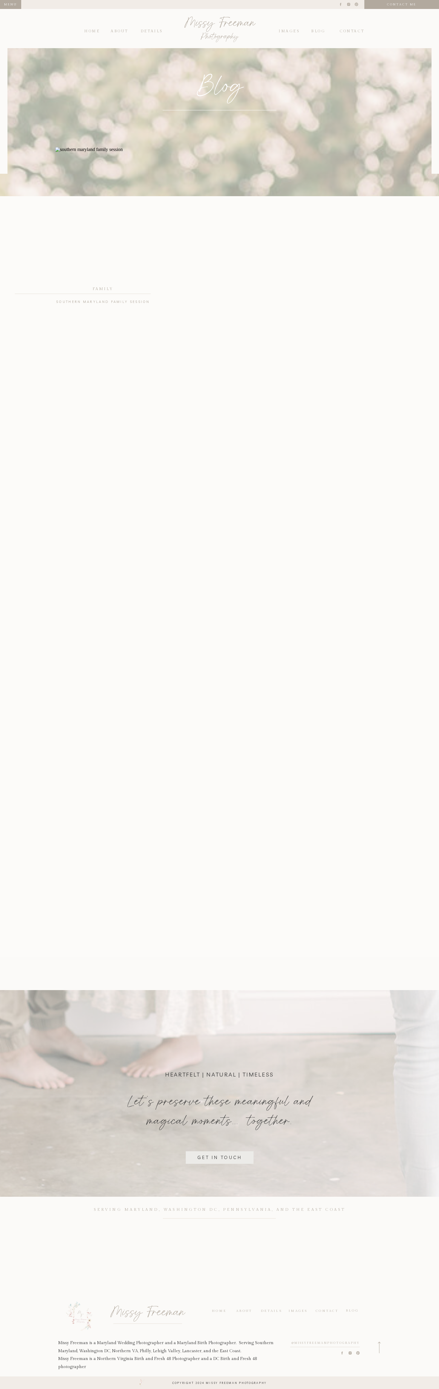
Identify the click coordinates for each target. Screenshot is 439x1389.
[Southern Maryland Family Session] (103, 214)
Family (103, 288)
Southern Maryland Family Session (103, 302)
